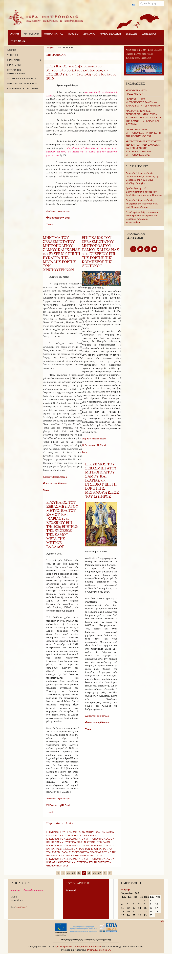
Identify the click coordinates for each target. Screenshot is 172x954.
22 (73, 872)
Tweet (49, 224)
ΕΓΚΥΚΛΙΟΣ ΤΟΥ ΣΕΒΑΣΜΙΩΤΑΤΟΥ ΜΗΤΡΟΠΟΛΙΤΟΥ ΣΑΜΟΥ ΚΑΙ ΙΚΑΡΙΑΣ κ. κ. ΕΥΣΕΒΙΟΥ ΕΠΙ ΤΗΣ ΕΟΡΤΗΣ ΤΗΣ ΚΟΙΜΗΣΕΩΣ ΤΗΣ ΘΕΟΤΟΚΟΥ (100, 251)
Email (67, 217)
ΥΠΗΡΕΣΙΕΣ (13, 55)
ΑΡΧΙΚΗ (14, 33)
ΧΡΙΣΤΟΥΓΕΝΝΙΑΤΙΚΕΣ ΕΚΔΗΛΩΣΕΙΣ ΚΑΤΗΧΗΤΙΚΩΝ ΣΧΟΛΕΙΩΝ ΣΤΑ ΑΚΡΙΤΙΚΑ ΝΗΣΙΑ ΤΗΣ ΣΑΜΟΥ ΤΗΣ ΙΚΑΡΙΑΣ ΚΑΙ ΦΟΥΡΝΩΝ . (143, 118)
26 (94, 872)
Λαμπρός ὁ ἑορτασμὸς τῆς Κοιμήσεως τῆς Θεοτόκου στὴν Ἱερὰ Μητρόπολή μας (142, 203)
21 (68, 872)
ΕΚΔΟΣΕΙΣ (131, 33)
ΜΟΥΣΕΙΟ (73, 33)
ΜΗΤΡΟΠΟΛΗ (31, 33)
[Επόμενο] (105, 873)
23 (78, 872)
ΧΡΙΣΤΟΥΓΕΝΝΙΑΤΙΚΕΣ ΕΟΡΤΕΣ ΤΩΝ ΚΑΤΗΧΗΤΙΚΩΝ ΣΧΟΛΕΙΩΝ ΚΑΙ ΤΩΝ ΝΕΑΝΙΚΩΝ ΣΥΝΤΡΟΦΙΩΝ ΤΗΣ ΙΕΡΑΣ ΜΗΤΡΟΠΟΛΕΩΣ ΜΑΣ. (143, 148)
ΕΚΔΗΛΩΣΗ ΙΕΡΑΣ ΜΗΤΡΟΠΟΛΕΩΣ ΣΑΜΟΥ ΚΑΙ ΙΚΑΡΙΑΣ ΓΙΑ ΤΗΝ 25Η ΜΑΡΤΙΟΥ (143, 102)
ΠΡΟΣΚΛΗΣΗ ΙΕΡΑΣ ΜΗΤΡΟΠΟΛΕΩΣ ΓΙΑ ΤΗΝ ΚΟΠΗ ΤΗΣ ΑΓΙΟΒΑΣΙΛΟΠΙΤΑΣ (143, 133)
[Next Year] (126, 890)
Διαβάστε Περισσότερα (58, 211)
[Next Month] (129, 890)
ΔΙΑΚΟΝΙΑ (89, 33)
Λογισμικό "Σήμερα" (21, 907)
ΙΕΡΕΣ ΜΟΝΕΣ (15, 65)
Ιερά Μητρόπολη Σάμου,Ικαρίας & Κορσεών (78, 946)
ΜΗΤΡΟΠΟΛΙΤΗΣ (53, 33)
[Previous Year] (122, 890)
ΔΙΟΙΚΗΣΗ (12, 50)
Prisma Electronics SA (99, 949)
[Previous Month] (124, 890)
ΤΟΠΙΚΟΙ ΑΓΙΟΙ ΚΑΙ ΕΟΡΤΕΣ (22, 78)
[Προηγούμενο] (63, 873)
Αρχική (50, 47)
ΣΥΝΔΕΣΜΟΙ (149, 33)
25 (89, 872)
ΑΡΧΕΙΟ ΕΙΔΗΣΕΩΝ (110, 33)
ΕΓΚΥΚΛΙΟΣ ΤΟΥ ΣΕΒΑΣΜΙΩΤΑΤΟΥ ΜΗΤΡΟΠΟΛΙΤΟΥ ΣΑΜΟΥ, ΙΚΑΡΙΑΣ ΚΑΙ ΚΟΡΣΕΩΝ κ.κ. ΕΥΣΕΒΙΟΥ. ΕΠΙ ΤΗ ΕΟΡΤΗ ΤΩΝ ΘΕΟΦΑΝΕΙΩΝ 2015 (80, 862)
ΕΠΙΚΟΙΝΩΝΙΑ (18, 41)
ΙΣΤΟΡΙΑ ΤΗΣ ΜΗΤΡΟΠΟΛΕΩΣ (16, 72)
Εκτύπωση (55, 217)
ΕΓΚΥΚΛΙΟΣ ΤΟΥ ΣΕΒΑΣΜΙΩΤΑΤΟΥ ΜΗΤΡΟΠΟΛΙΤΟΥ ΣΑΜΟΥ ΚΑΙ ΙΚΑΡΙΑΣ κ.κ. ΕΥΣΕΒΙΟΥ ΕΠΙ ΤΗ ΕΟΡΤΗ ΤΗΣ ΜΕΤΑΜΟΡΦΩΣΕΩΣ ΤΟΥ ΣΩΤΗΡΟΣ (102, 480)
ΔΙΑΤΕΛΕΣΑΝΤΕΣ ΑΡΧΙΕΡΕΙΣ (22, 88)
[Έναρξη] (58, 873)
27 (99, 872)
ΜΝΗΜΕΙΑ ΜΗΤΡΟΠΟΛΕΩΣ (22, 83)
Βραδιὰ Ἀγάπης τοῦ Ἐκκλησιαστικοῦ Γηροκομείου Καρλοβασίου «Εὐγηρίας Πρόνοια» (144, 191)
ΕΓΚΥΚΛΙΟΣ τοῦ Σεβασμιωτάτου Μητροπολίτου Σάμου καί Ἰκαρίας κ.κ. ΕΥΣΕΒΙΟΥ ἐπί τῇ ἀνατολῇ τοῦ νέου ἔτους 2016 (81, 72)
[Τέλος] (110, 873)
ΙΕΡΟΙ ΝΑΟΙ (13, 60)
